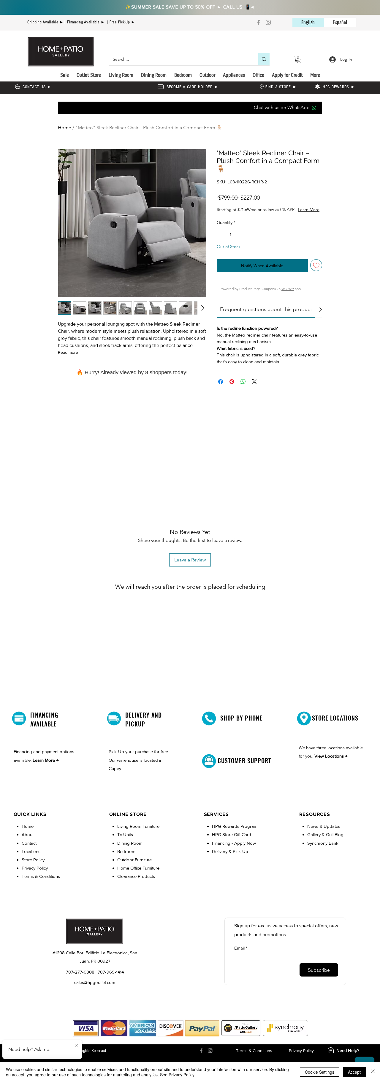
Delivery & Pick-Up (230, 857)
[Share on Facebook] (220, 387)
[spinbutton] (230, 240)
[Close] (372, 1072)
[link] (266, 315)
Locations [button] (31, 857)
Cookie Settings (319, 1072)
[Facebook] (258, 22)
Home (64, 127)
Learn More (259, 215)
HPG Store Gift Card (231, 840)
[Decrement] (222, 240)
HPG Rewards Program (234, 832)
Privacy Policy (35, 873)
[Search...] (264, 59)
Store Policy (33, 865)
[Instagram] (268, 22)
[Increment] (239, 240)
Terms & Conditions (41, 882)
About (28, 840)
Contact (29, 848)
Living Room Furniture (138, 832)
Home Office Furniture (138, 873)
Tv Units (125, 840)
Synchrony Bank (322, 848)
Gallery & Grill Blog (325, 840)
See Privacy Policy (177, 1075)
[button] (298, 59)
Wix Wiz (287, 294)
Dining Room (129, 848)
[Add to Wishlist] (316, 271)
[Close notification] (76, 1045)
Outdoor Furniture (134, 865)
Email (239, 954)
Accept (354, 1072)
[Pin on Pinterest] (231, 387)
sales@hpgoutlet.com (94, 988)
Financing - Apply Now (234, 848)
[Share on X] (254, 387)
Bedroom (127, 857)
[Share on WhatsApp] (243, 387)
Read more (68, 352)
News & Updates (323, 832)
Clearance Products (136, 882)
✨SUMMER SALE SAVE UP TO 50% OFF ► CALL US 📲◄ (190, 6)
